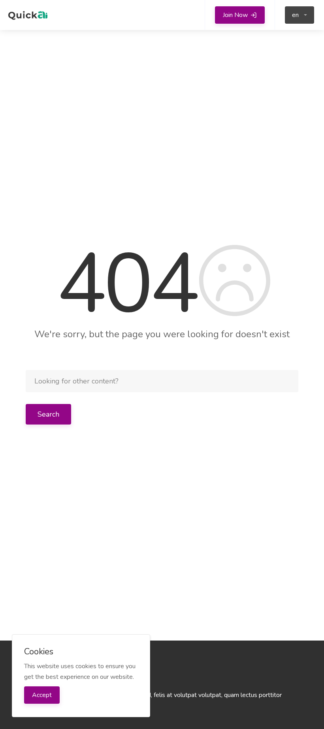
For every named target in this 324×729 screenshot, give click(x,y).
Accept (42, 695)
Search (48, 414)
